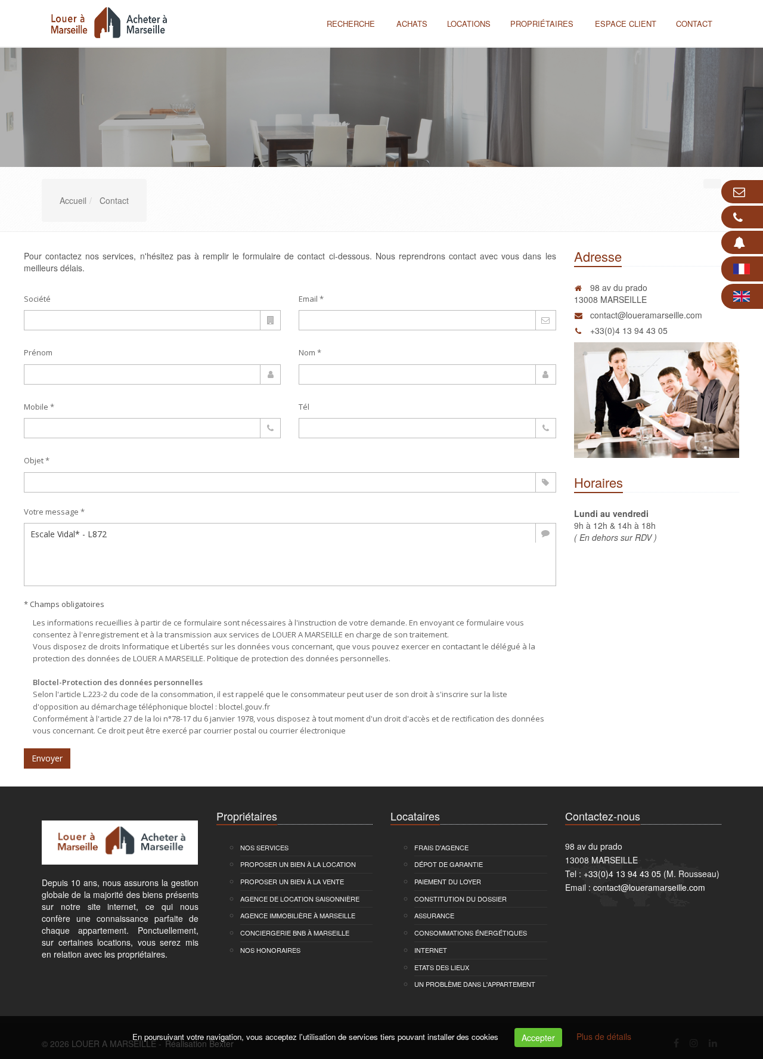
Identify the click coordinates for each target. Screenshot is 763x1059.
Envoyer (47, 758)
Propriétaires (541, 23)
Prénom (38, 352)
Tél (304, 406)
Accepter (538, 1037)
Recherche (351, 23)
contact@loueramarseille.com (646, 315)
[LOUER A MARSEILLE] (106, 22)
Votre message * (54, 511)
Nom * (310, 352)
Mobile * (39, 406)
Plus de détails (603, 1036)
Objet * (36, 460)
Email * (311, 298)
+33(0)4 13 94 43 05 (629, 330)
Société (37, 298)
